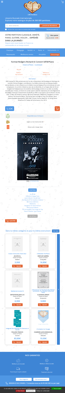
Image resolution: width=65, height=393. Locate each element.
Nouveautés (10, 54)
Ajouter (57, 108)
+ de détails (33, 216)
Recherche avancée (52, 29)
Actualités (42, 54)
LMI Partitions (32, 14)
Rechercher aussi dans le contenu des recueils (21, 29)
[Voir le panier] (62, 2)
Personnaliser (31, 390)
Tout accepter (57, 388)
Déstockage (55, 55)
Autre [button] (40, 50)
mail (57, 383)
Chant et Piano (28, 65)
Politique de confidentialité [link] (42, 390)
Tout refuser (20, 390)
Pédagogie (20, 50)
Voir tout (55, 231)
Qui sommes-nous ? (41, 379)
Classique (9, 50)
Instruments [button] (52, 50)
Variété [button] (30, 50)
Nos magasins (24, 379)
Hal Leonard (19, 74)
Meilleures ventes (27, 54)
